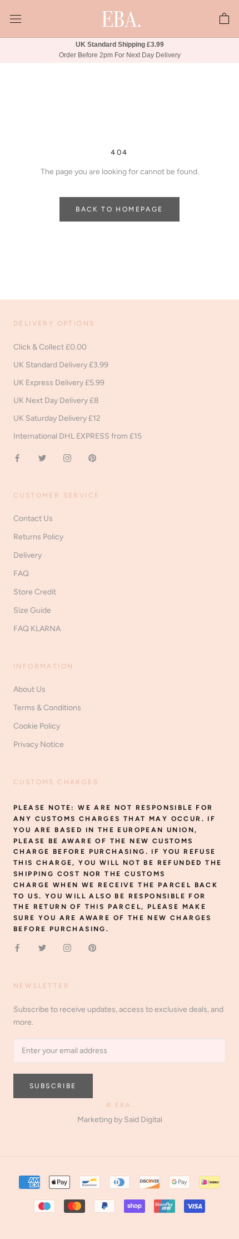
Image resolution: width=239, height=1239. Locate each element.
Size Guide (32, 610)
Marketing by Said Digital (119, 1119)
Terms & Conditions (47, 707)
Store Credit (34, 592)
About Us (29, 689)
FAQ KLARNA (37, 628)
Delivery (27, 555)
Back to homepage (119, 209)
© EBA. (119, 1105)
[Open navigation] (15, 19)
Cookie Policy (36, 726)
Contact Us (33, 518)
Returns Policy (38, 537)
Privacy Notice (38, 744)
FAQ (21, 573)
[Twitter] (42, 457)
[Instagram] (67, 457)
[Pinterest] (92, 457)
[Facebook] (17, 457)
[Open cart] (224, 18)
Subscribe (53, 1086)
